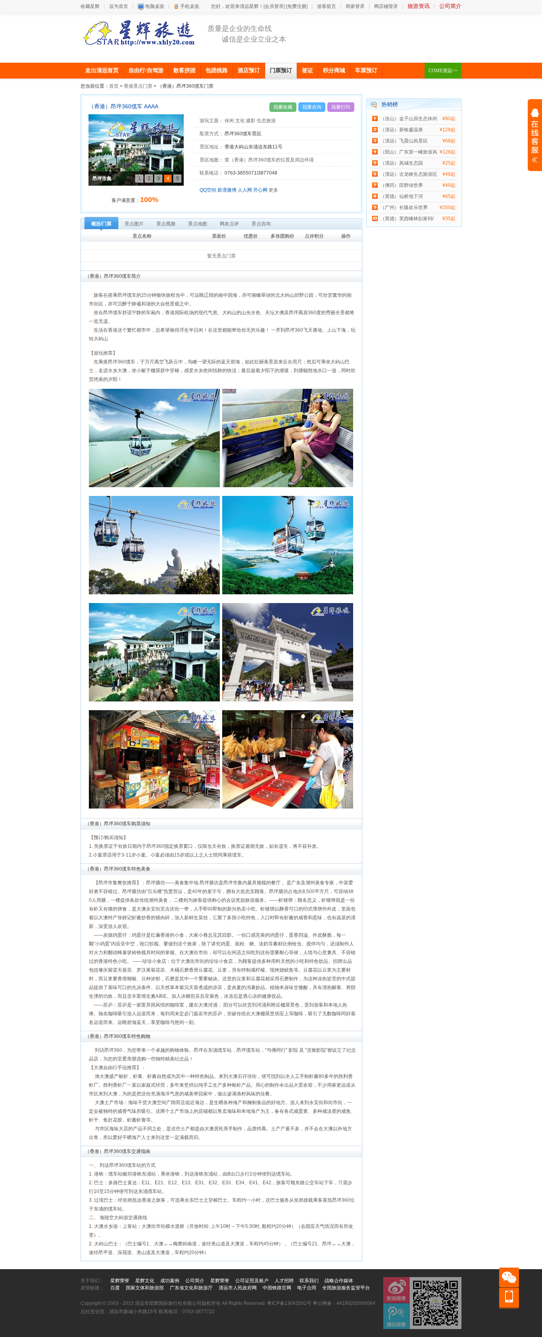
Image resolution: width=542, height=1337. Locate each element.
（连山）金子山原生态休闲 (408, 118)
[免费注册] (297, 6)
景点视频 (165, 224)
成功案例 (169, 1280)
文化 (240, 120)
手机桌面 (189, 6)
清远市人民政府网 (238, 1288)
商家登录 (355, 6)
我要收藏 (282, 107)
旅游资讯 (418, 6)
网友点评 (229, 224)
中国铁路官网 (277, 1288)
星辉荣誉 (119, 1280)
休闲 (229, 120)
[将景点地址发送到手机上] (285, 147)
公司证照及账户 (252, 1280)
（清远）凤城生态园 (401, 163)
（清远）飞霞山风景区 (404, 141)
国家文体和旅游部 (145, 1288)
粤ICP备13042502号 (289, 1303)
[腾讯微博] (396, 1316)
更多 (273, 190)
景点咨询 (261, 224)
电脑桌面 (154, 6)
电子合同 (306, 1288)
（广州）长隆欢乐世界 (404, 207)
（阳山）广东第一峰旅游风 (408, 152)
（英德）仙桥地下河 (401, 196)
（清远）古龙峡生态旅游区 (408, 174)
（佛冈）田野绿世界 (401, 185)
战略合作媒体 (339, 1280)
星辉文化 (144, 1280)
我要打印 (340, 107)
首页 (114, 86)
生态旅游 (266, 120)
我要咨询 (311, 107)
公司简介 (450, 6)
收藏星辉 (90, 6)
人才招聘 (284, 1280)
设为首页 (118, 6)
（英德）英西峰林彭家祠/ (407, 218)
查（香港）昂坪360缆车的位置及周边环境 (269, 160)
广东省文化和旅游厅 (191, 1288)
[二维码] (435, 1303)
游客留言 (326, 6)
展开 (535, 136)
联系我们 (309, 1280)
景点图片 (134, 224)
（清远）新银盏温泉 (401, 130)
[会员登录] (274, 6)
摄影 (251, 120)
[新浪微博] (396, 1290)
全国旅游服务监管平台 (346, 1288)
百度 (115, 1288)
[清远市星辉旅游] (139, 32)
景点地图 (197, 224)
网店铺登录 (386, 6)
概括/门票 (101, 224)
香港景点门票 (138, 86)
